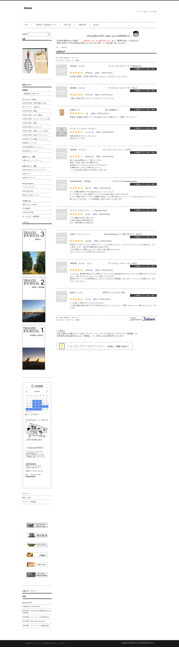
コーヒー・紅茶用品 (29, 502)
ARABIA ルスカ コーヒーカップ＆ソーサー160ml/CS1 (105, 66)
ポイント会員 (142, 11)
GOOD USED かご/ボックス (32, 127)
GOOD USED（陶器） (30, 123)
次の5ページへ (70, 60)
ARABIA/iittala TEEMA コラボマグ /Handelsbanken (103, 181)
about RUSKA (27, 602)
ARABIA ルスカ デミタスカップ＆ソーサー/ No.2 (103, 88)
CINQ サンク (26, 174)
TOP (26, 25)
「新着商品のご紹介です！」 (32, 93)
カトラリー (26, 493)
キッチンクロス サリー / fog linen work (88, 210)
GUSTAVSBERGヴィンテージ (32, 147)
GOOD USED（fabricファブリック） (35, 135)
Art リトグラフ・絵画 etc (31, 107)
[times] (45, 20)
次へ (63, 60)
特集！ (24, 596)
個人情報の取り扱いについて (32, 643)
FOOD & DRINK (28, 212)
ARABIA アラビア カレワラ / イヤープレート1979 (100, 150)
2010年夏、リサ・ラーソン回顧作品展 (35, 625)
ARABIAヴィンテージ (29, 143)
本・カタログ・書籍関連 (30, 216)
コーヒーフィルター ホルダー (83, 128)
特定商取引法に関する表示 (50, 643)
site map (96, 25)
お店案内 (62, 643)
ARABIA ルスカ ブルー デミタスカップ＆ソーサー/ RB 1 (103, 263)
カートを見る (153, 11)
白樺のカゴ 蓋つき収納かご (94, 110)
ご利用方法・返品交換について (45, 25)
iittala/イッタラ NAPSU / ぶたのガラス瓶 (103, 292)
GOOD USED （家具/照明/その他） (34, 103)
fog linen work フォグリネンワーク (34, 170)
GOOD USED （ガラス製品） (32, 115)
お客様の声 (82, 25)
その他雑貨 (26, 208)
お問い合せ (67, 25)
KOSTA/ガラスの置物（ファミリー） (35, 139)
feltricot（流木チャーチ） (31, 195)
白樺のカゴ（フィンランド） (32, 160)
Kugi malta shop (27, 191)
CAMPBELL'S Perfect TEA (31, 606)
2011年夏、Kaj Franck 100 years (33, 621)
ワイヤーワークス (28, 187)
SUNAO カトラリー (29, 177)
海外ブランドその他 (29, 204)
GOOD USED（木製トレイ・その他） (35, 131)
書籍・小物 (26, 497)
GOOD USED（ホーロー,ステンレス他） (36, 119)
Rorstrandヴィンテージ (30, 151)
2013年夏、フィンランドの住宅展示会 (35, 617)
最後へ (78, 60)
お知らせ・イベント (29, 591)
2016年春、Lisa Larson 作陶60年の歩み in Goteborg (36, 612)
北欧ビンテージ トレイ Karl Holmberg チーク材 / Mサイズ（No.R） (106, 234)
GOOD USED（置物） (30, 111)
